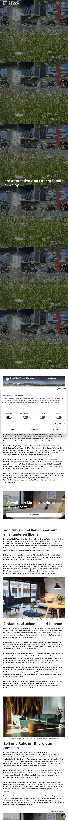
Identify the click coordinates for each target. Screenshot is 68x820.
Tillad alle (55, 429)
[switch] (25, 417)
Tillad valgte (34, 429)
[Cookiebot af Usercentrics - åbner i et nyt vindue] (58, 389)
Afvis (12, 429)
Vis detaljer (58, 424)
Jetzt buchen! (34, 514)
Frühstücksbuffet (39, 555)
